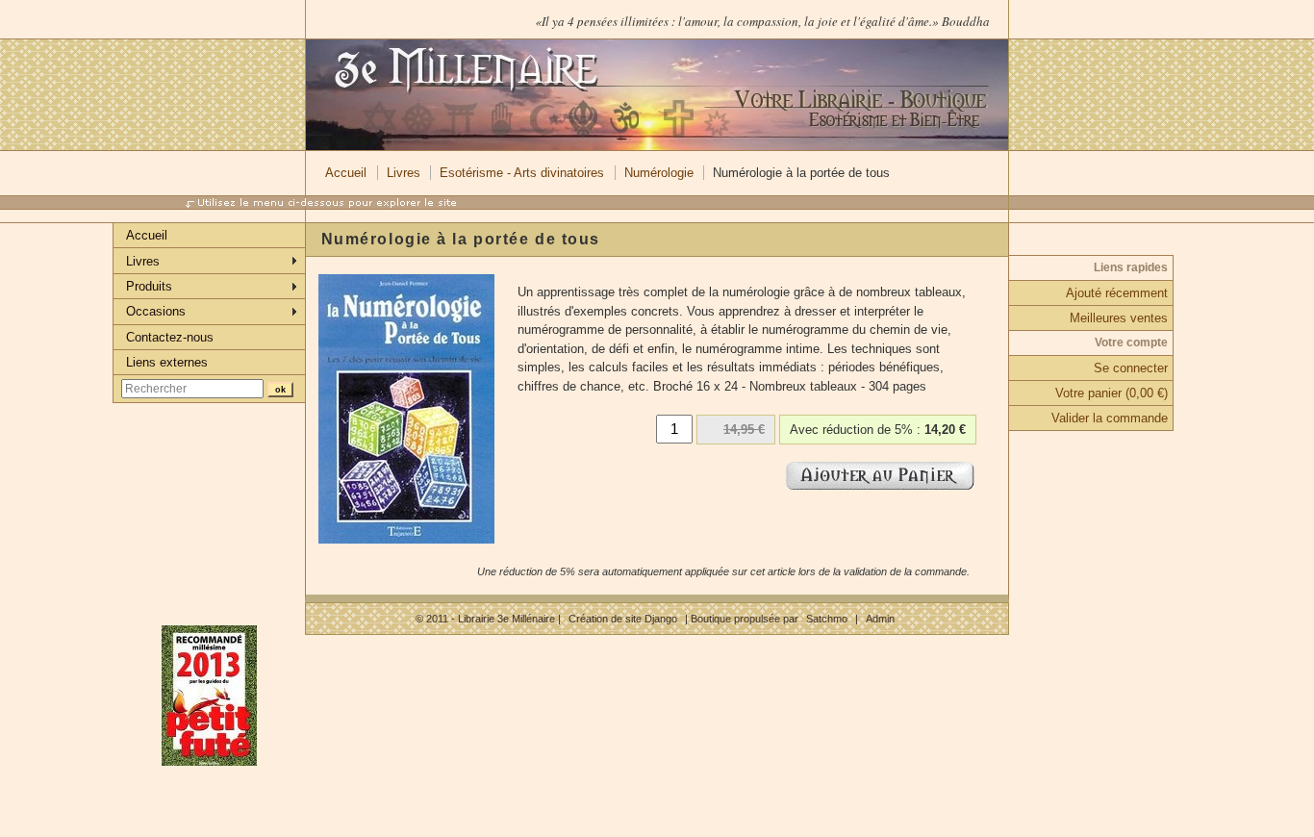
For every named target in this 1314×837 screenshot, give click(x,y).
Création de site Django (623, 618)
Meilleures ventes (1119, 318)
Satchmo (826, 618)
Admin (880, 618)
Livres (403, 172)
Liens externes (167, 362)
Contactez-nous (170, 337)
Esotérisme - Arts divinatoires (522, 172)
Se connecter (1131, 368)
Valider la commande (1109, 418)
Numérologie (659, 172)
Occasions (156, 311)
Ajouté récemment (1117, 293)
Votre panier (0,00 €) (1111, 393)
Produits (149, 286)
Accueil (345, 172)
